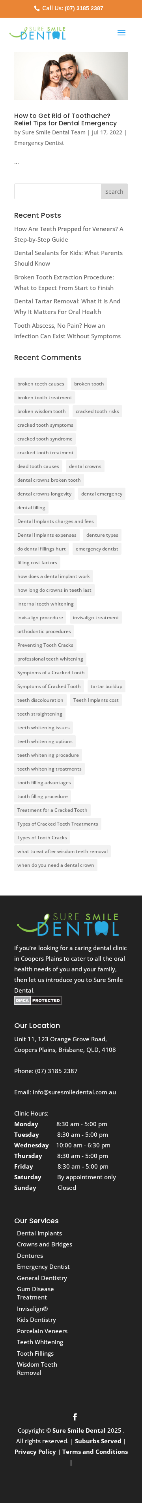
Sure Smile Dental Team (54, 132)
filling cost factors (37, 562)
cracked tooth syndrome (45, 438)
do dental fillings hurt (41, 548)
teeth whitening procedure (48, 755)
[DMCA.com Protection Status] (38, 1003)
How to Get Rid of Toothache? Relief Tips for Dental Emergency (65, 119)
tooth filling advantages (44, 782)
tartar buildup (106, 686)
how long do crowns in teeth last (54, 590)
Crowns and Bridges (44, 1244)
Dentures (30, 1255)
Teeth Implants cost (96, 700)
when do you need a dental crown (55, 865)
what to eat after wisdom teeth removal (62, 851)
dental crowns (85, 466)
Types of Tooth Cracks (42, 837)
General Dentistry (42, 1278)
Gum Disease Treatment (35, 1293)
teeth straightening (39, 713)
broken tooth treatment (44, 397)
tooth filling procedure (42, 796)
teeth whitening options (45, 741)
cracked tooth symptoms (45, 425)
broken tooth (89, 383)
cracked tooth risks (97, 411)
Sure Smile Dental (79, 1430)
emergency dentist (97, 548)
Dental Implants (39, 1233)
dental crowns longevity (44, 493)
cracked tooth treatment (45, 452)
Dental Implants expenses (47, 535)
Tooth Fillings (35, 1353)
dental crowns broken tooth (49, 480)
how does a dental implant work (53, 576)
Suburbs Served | (100, 1441)
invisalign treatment (96, 617)
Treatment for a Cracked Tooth (52, 810)
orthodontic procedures (44, 631)
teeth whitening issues (43, 727)
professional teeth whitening (50, 658)
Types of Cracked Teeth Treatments (57, 823)
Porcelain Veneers (42, 1331)
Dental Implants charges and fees (55, 521)
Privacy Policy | (38, 1451)
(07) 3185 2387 (84, 8)
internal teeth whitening (45, 603)
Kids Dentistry (36, 1319)
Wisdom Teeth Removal (37, 1368)
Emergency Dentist (39, 143)
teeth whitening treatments (49, 768)
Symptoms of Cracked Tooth (49, 686)
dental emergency (101, 493)
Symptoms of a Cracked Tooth (51, 672)
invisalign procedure (40, 617)
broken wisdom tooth (41, 411)
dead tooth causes (38, 466)
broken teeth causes (40, 383)
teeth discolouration (40, 700)
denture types (102, 535)
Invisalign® (32, 1308)
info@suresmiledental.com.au (74, 1092)
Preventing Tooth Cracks (45, 645)
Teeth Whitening (40, 1342)
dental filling (31, 507)
